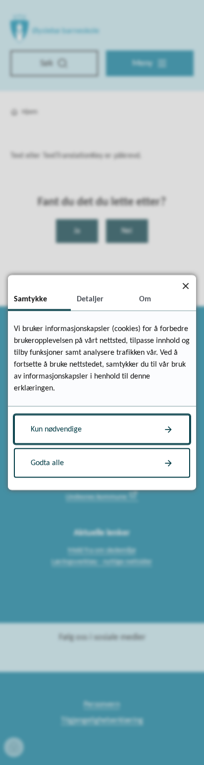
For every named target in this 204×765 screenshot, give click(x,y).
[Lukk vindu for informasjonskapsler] (185, 286)
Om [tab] (145, 299)
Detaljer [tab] (90, 299)
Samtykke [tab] (30, 299)
